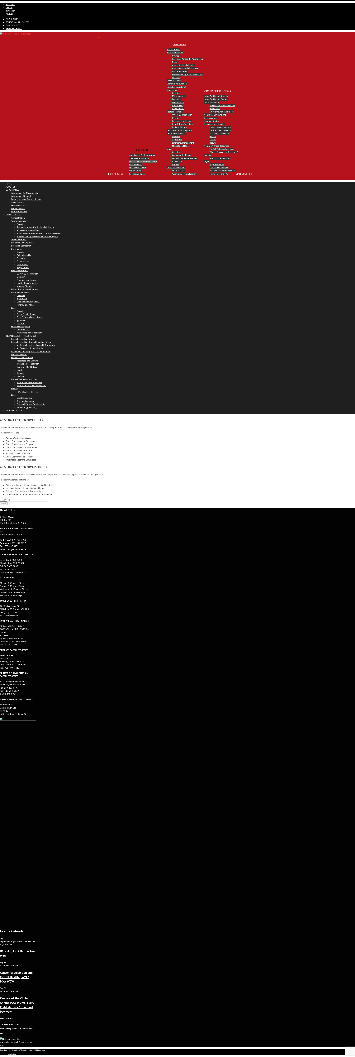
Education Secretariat (176, 87)
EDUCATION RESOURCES (17, 22)
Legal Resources (217, 164)
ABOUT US (118, 174)
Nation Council (135, 170)
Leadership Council (137, 167)
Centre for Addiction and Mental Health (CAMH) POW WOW (16, 977)
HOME (111, 174)
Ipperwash (177, 161)
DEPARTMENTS (179, 44)
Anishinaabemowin (175, 52)
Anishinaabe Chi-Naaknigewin (142, 155)
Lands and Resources (176, 133)
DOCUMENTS (12, 19)
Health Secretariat (175, 111)
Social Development (176, 167)
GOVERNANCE (142, 150)
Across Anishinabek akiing (183, 65)
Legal (169, 149)
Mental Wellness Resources (216, 146)
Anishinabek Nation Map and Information (36, 345)
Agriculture (177, 139)
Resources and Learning (214, 124)
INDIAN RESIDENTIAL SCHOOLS (217, 91)
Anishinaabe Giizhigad (139, 158)
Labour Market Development (179, 130)
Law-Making (177, 105)
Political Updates (137, 174)
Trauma (213, 139)
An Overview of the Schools (222, 111)
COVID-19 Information (182, 114)
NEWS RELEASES (14, 28)
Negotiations (178, 108)
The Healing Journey (219, 167)
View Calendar (6, 1018)
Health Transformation (182, 124)
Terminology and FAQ (219, 174)
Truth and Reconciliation (220, 130)
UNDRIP (175, 164)
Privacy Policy (11, 1054)
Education (176, 99)
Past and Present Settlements (223, 170)
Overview (176, 56)
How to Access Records (220, 158)
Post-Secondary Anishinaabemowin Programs (37, 236)
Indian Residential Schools (216, 96)
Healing (213, 142)
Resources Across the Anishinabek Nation (35, 227)
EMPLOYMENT (13, 25)
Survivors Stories (211, 121)
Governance (172, 90)
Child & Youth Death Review (184, 158)
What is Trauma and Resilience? (224, 152)
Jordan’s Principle (179, 127)
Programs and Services (182, 121)
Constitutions (178, 102)
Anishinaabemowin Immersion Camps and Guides (39, 233)
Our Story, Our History (219, 133)
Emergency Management (183, 142)
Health (213, 136)
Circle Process (178, 170)
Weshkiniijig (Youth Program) (184, 174)
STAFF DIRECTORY (244, 174)
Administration (173, 49)
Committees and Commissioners (143, 161)
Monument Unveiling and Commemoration (30, 351)
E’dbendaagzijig (179, 96)
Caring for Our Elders (181, 155)
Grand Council (135, 164)
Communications (174, 80)
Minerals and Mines (180, 146)
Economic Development (177, 83)
